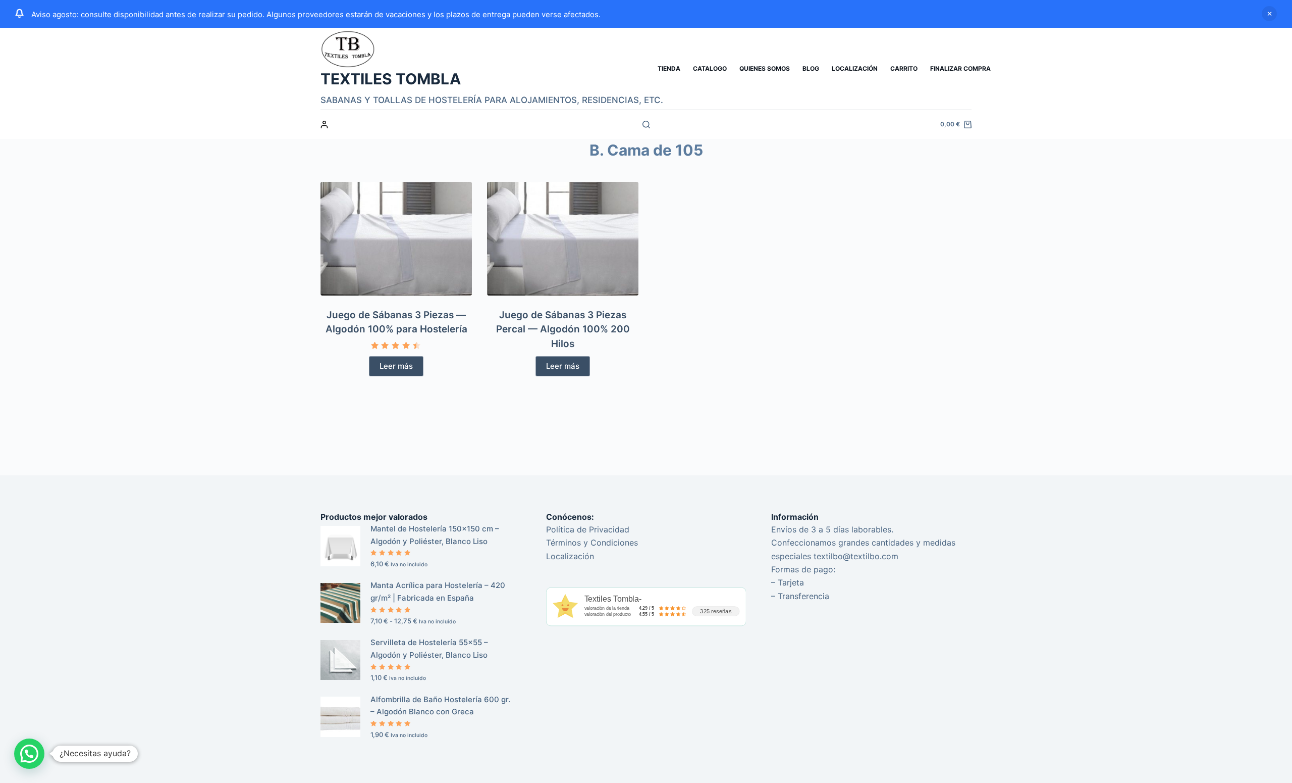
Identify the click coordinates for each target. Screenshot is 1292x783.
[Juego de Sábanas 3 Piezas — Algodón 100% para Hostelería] (396, 239)
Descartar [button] (1269, 13)
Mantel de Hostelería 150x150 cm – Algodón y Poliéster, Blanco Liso (434, 535)
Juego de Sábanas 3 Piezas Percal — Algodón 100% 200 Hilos (563, 329)
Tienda (669, 68)
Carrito (904, 68)
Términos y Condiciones (592, 542)
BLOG (810, 68)
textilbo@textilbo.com (856, 556)
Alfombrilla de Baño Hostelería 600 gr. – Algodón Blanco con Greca (440, 706)
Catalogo (710, 68)
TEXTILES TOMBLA (390, 79)
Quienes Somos (764, 68)
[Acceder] (324, 124)
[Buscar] (646, 124)
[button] (29, 754)
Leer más (396, 366)
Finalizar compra (960, 68)
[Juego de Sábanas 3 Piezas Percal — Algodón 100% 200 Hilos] (562, 239)
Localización (855, 68)
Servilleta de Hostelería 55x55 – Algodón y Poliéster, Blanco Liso (429, 649)
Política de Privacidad (587, 529)
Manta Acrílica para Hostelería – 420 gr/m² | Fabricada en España (437, 591)
